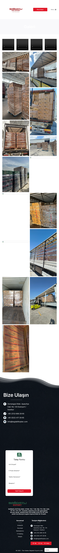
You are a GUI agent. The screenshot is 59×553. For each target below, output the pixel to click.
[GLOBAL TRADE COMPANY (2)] (16, 1)
